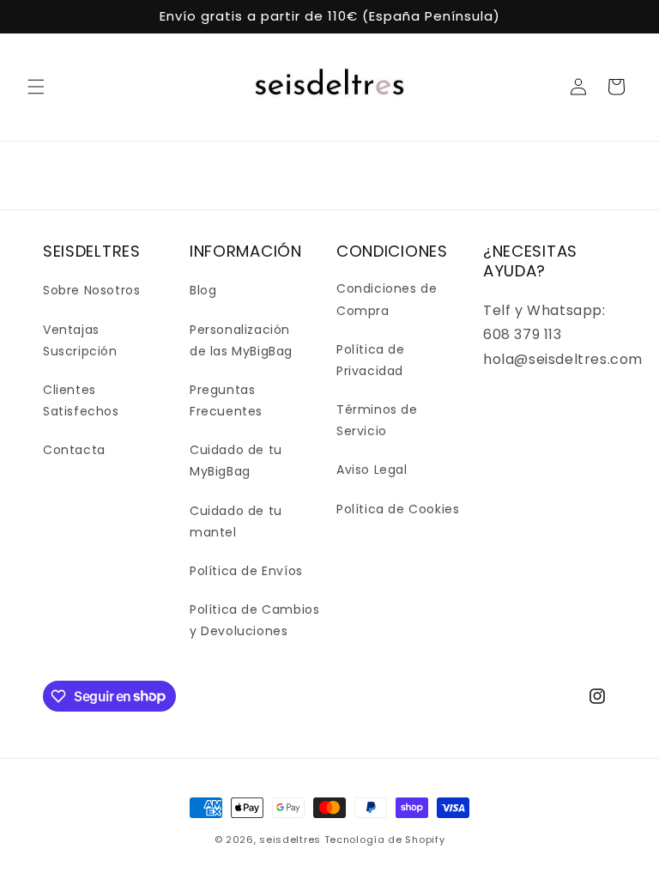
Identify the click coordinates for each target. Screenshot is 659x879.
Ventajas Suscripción (80, 340)
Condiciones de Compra (386, 299)
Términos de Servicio (377, 420)
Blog (203, 290)
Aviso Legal (372, 469)
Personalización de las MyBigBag (241, 340)
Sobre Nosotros (91, 290)
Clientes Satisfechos (81, 400)
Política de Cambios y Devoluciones (254, 620)
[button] (36, 87)
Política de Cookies (397, 509)
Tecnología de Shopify (384, 839)
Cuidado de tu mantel (236, 521)
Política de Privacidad (370, 360)
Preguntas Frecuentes (226, 400)
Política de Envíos (246, 570)
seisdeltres (290, 839)
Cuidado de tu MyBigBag (236, 460)
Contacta (74, 449)
